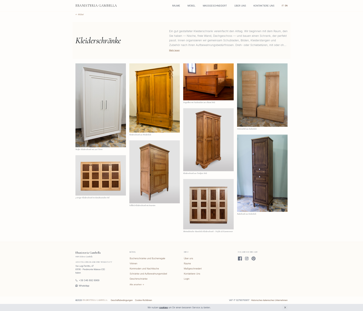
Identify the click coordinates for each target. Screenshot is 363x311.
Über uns (240, 5)
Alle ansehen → (137, 284)
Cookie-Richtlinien (143, 300)
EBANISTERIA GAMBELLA (96, 6)
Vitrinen (133, 263)
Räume (176, 5)
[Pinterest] (254, 258)
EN (286, 5)
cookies (163, 307)
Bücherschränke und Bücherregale (147, 258)
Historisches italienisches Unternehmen (269, 300)
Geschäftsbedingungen (122, 300)
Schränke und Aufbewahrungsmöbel (148, 273)
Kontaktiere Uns (263, 5)
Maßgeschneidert (215, 5)
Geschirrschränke (138, 278)
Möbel (191, 5)
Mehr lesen (174, 50)
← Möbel (79, 14)
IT (283, 5)
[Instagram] (247, 258)
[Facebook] (240, 258)
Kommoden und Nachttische (144, 268)
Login (186, 278)
